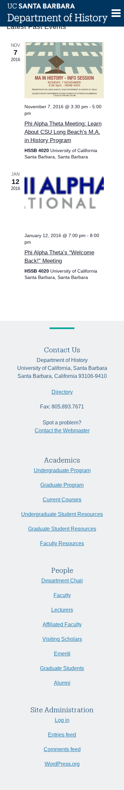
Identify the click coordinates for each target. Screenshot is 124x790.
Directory (62, 392)
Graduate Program (62, 485)
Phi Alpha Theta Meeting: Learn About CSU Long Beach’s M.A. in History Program (63, 132)
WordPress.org (62, 764)
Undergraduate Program (62, 470)
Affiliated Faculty (62, 624)
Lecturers (62, 610)
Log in (62, 720)
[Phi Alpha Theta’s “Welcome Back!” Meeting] (64, 199)
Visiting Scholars (62, 639)
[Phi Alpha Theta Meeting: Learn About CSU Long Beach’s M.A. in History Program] (64, 70)
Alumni (62, 683)
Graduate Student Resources (62, 529)
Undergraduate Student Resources (62, 514)
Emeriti (62, 654)
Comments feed (62, 749)
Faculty (62, 595)
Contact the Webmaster (62, 430)
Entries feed (62, 735)
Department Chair (62, 580)
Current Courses (62, 499)
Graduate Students (62, 668)
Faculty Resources (62, 543)
